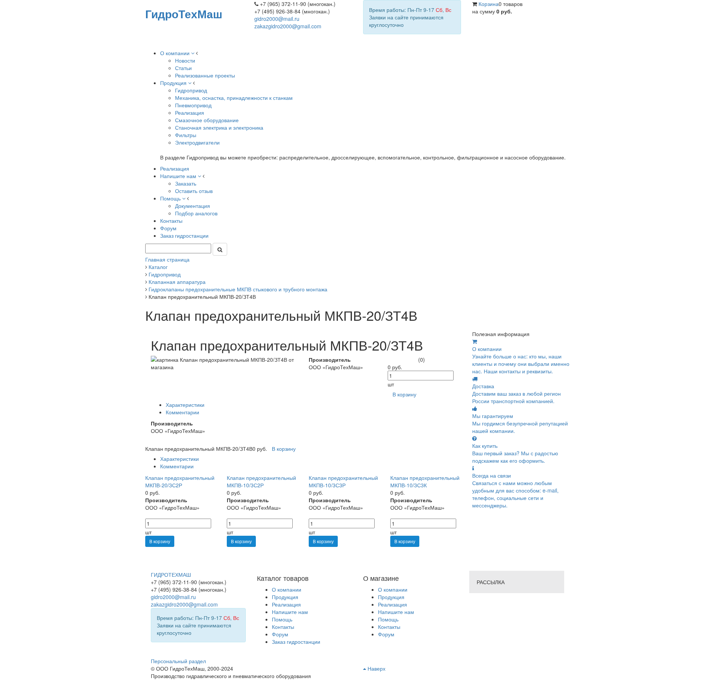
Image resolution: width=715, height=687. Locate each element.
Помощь (388, 619)
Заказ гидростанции (296, 641)
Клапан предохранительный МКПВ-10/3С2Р (261, 481)
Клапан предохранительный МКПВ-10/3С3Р (343, 481)
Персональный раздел (178, 661)
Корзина (489, 3)
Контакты (389, 626)
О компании (392, 589)
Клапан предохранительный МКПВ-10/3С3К (425, 481)
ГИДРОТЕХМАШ (171, 574)
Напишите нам (396, 611)
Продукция (391, 597)
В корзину (159, 541)
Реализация (392, 604)
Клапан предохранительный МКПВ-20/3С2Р (179, 481)
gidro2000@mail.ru (276, 18)
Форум (386, 634)
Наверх (375, 668)
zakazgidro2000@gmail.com (287, 26)
